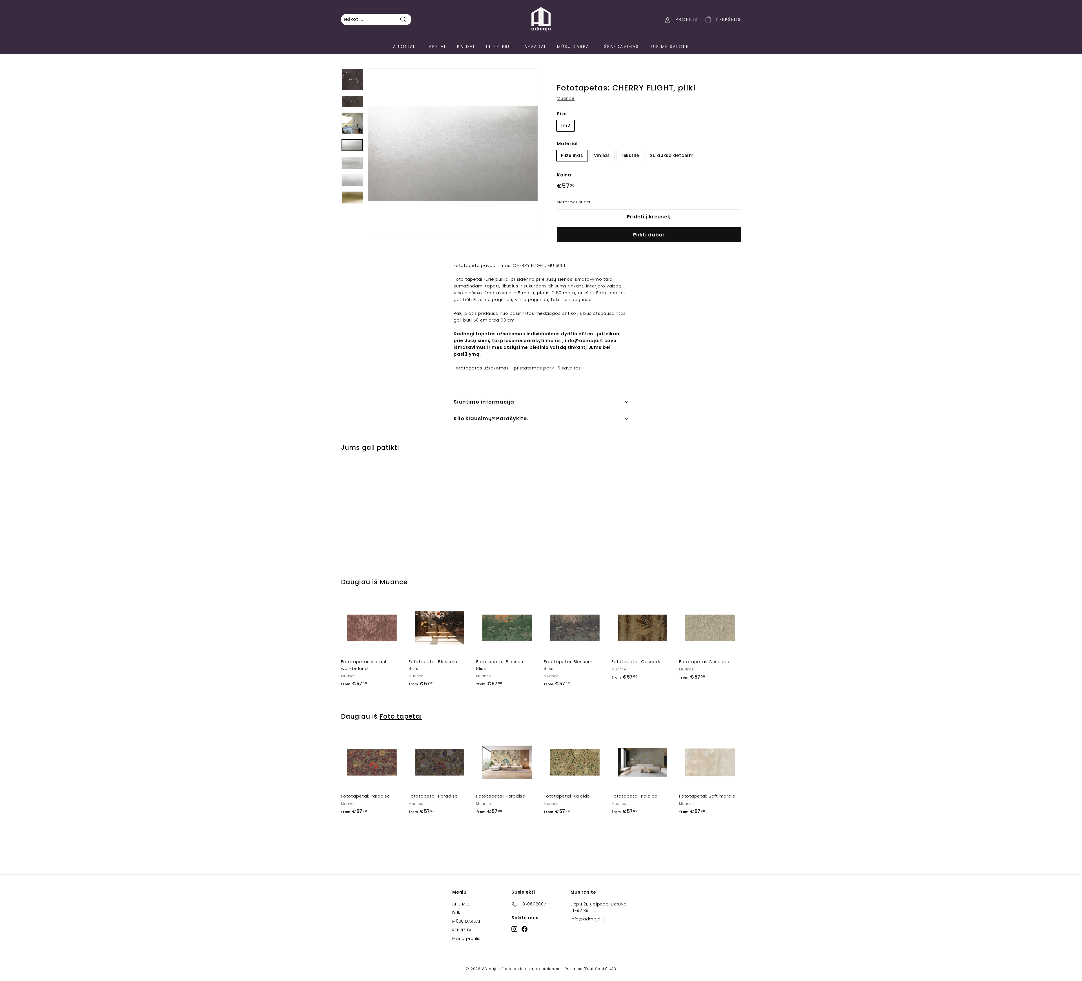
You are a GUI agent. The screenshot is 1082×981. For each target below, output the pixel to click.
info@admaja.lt (587, 919)
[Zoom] (453, 153)
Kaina (564, 174)
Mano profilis (466, 938)
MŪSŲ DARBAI (466, 921)
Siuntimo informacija (484, 401)
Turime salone (669, 46)
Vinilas (602, 155)
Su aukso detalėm (672, 155)
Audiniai (404, 46)
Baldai (466, 46)
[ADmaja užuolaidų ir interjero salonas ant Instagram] (514, 928)
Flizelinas (572, 155)
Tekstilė (630, 155)
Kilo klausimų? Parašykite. (491, 418)
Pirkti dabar (649, 234)
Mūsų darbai (574, 46)
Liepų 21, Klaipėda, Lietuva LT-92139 (598, 907)
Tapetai (436, 46)
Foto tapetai (401, 716)
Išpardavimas (620, 46)
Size (562, 113)
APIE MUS (461, 904)
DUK (456, 913)
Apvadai (535, 46)
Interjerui (499, 46)
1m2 (565, 126)
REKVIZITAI (462, 930)
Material (567, 143)
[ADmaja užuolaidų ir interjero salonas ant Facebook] (524, 928)
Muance (566, 98)
